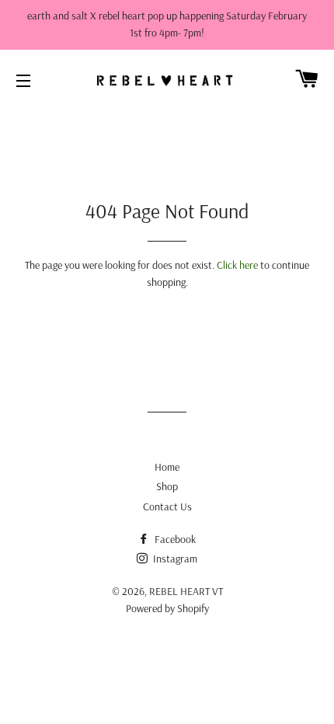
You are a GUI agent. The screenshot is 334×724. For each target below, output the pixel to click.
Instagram (174, 559)
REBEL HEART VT (186, 591)
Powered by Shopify (167, 608)
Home (167, 467)
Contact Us (167, 506)
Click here (237, 265)
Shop (167, 486)
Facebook (174, 539)
